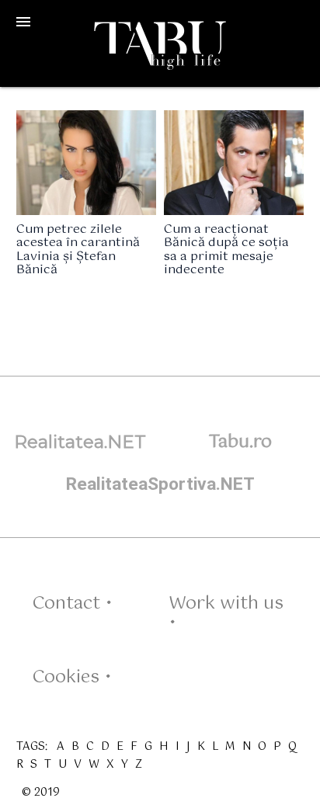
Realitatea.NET (80, 442)
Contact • (72, 603)
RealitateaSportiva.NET (160, 484)
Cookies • (72, 677)
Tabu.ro (240, 442)
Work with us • (226, 613)
